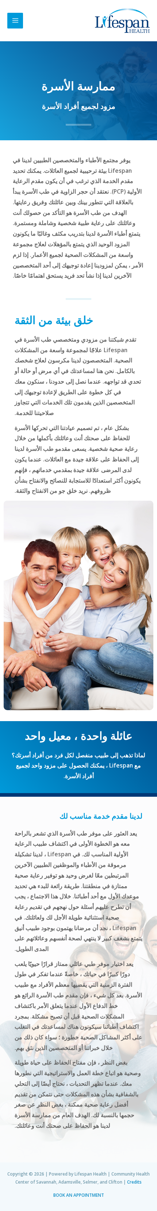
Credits (134, 1182)
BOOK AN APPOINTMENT (78, 1195)
